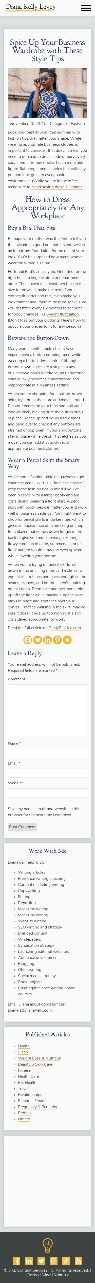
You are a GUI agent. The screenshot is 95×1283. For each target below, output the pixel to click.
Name (14, 744)
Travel (23, 1089)
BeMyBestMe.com (65, 628)
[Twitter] (37, 640)
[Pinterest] (57, 640)
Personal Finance (33, 1101)
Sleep (23, 1052)
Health (24, 1046)
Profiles (24, 1113)
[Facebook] (27, 640)
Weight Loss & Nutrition (39, 1058)
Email (14, 763)
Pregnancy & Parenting (38, 1107)
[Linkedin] (47, 640)
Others (24, 1119)
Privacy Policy (38, 1275)
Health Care (28, 1077)
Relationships (30, 1095)
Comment (18, 679)
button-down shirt (42, 361)
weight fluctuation (63, 314)
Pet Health (27, 1083)
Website (15, 783)
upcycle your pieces (25, 327)
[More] (67, 640)
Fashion (78, 124)
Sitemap (61, 1275)
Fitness (24, 1071)
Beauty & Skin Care (35, 1065)
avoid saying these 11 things (57, 187)
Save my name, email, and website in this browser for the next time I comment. (44, 812)
